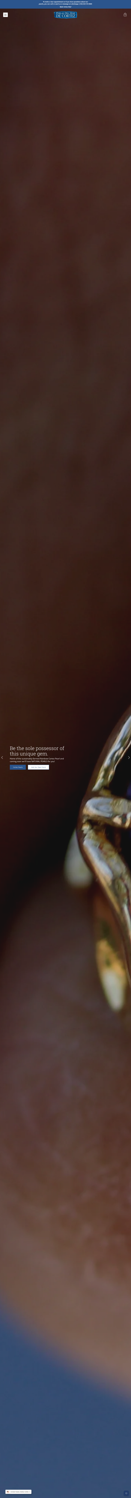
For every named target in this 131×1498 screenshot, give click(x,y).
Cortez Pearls (18, 767)
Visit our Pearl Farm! (38, 767)
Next (129, 758)
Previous (2, 758)
